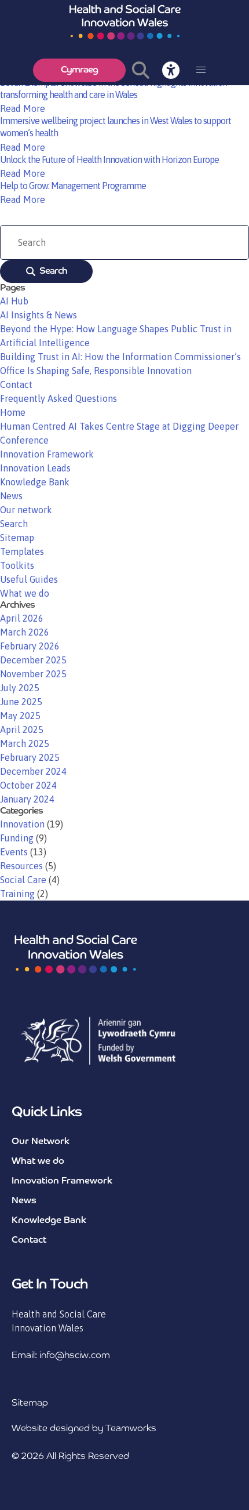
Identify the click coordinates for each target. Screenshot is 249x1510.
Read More (22, 108)
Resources (21, 866)
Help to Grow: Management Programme (73, 185)
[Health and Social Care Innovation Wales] (124, 21)
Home (12, 412)
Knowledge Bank (34, 482)
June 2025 (21, 701)
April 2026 (21, 618)
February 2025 (30, 757)
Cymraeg (79, 70)
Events (14, 852)
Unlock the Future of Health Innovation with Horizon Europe (109, 159)
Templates (22, 551)
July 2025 (19, 688)
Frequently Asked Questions (58, 398)
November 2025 (33, 674)
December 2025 (33, 660)
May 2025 (20, 715)
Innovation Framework (47, 454)
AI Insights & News (38, 315)
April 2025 (21, 729)
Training (17, 893)
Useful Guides (29, 579)
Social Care (23, 879)
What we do (24, 593)
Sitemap (17, 537)
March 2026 (24, 632)
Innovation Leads (35, 468)
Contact (16, 384)
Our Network (40, 1141)
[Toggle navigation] (201, 70)
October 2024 (28, 785)
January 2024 (27, 799)
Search (53, 271)
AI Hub (14, 301)
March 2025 (24, 743)
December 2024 (33, 771)
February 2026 (30, 646)
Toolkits (17, 565)
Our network (26, 509)
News (11, 496)
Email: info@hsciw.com (61, 1355)
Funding (17, 838)
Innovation (22, 824)
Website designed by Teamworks (84, 1428)
